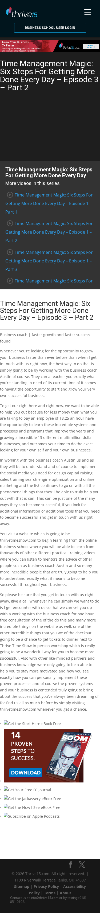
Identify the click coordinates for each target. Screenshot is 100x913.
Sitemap (21, 886)
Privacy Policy (46, 886)
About (65, 892)
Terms (49, 892)
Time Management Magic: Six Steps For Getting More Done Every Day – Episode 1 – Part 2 (49, 232)
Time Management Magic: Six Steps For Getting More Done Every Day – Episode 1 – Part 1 (49, 203)
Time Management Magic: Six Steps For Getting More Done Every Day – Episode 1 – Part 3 (49, 260)
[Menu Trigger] (87, 11)
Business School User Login (50, 28)
